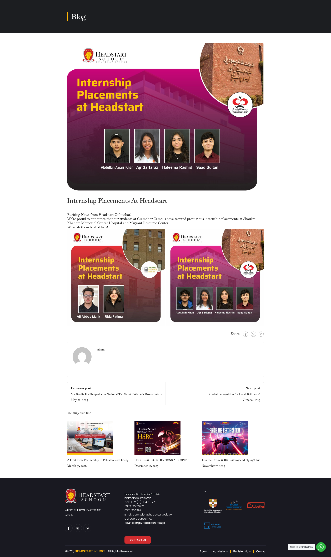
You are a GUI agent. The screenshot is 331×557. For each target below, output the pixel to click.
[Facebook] (245, 334)
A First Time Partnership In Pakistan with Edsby (97, 460)
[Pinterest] (261, 334)
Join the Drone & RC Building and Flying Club (231, 460)
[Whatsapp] (87, 528)
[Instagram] (78, 528)
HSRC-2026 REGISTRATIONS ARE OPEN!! (161, 460)
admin (101, 349)
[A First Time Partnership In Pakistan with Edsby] (90, 437)
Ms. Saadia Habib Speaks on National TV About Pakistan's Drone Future (116, 394)
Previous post (81, 388)
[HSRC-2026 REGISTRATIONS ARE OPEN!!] (157, 437)
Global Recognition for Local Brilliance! (234, 394)
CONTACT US (138, 540)
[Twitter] (253, 334)
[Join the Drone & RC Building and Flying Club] (225, 437)
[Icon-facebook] (69, 528)
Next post (252, 388)
